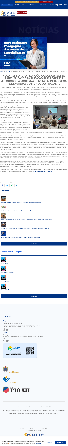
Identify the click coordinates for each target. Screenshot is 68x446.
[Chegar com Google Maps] (7, 329)
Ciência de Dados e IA (6, 290)
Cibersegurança (5, 281)
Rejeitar (49, 442)
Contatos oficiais (46, 2)
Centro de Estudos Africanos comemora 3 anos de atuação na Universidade (21, 202)
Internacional (53, 4)
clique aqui (38, 443)
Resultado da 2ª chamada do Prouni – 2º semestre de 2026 (16, 211)
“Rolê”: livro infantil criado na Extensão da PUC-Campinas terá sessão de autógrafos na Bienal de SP (27, 219)
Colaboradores (31, 4)
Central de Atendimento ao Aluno (27, 2)
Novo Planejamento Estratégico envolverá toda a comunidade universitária (20, 237)
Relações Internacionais (7, 272)
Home (1, 71)
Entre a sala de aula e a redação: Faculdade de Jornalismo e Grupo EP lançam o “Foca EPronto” (25, 228)
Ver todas (34, 243)
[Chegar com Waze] (4, 329)
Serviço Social (4, 263)
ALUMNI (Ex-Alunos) (20, 4)
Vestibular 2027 (22, 12)
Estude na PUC (6, 5)
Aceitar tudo (60, 442)
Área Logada (43, 4)
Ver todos (34, 296)
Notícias (8, 71)
